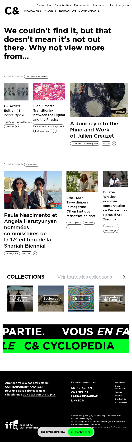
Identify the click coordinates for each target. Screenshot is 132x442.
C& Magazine (12, 253)
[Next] (122, 277)
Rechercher (44, 5)
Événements (82, 5)
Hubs (110, 5)
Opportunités (62, 5)
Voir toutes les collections (84, 276)
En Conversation (42, 131)
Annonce (10, 126)
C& (11, 10)
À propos (98, 5)
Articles (106, 143)
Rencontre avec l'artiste (37, 77)
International (32, 164)
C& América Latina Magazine (19, 122)
